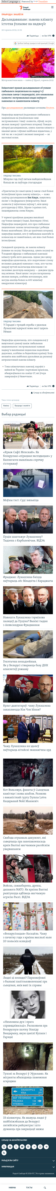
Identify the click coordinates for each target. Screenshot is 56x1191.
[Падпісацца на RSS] (4, 1152)
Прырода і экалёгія (12, 15)
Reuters (50, 108)
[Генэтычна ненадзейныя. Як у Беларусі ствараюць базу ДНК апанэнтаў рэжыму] (28, 644)
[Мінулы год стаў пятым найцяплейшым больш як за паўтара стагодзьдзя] (28, 159)
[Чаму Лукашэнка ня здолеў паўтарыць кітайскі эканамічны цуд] (28, 729)
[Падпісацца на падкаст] (28, 1146)
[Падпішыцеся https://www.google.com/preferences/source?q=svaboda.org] (4, 1146)
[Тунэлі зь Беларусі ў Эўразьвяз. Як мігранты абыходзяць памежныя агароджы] (28, 1056)
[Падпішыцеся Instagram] (40, 1146)
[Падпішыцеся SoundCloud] (34, 1146)
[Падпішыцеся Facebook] (10, 1146)
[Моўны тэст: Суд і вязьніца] (28, 483)
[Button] (33, 36)
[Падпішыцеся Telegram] (46, 1146)
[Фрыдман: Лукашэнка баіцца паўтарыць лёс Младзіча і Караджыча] (28, 560)
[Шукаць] (45, 1187)
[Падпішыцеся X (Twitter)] (16, 1146)
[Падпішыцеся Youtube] (22, 1146)
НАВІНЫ (12, 1188)
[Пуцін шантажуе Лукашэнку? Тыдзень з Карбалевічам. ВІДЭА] (28, 519)
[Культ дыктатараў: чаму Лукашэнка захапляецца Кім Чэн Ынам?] (28, 689)
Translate (43, 2)
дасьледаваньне (15, 108)
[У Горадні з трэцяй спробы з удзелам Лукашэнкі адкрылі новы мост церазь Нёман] (28, 304)
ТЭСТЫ (29, 1188)
